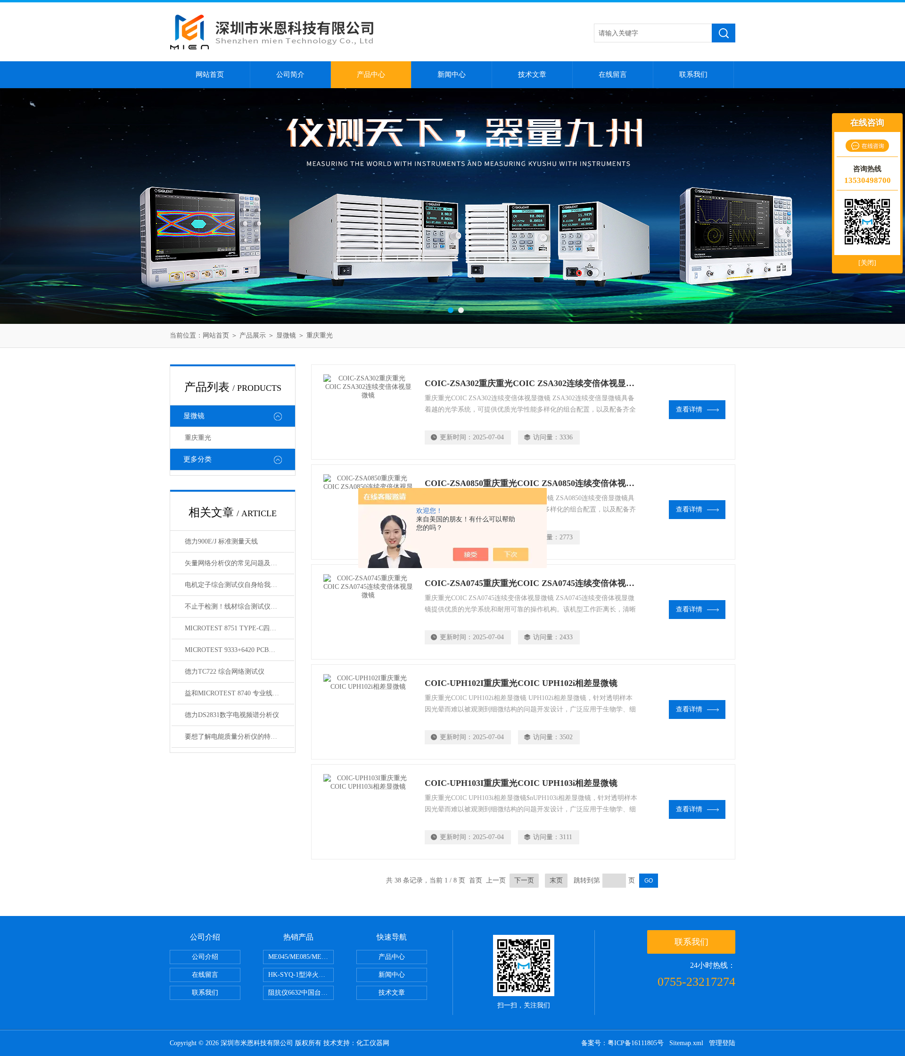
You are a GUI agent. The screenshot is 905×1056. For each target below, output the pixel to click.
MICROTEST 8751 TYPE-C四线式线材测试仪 (239, 628)
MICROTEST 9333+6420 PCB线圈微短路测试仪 (239, 649)
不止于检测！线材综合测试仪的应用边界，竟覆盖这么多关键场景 (239, 606)
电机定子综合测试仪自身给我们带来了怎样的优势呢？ (239, 584)
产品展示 (252, 335)
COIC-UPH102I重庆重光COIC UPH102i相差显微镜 (521, 683)
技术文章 (532, 74)
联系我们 (693, 74)
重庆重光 (319, 335)
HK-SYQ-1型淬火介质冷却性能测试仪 (301, 974)
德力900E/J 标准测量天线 (221, 541)
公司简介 (290, 74)
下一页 (524, 880)
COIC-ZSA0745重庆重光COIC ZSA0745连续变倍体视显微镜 (538, 583)
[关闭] (867, 262)
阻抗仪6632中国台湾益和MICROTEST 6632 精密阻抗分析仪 (301, 992)
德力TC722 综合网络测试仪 (224, 671)
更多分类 (197, 459)
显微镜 (286, 335)
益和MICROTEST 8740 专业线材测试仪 (239, 693)
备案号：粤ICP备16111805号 (622, 1043)
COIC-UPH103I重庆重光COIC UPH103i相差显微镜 (521, 783)
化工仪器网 (372, 1043)
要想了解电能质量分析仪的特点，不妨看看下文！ (239, 736)
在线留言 (613, 74)
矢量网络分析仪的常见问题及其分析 (237, 563)
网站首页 (210, 74)
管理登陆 (722, 1043)
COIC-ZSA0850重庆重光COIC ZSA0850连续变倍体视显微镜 (538, 483)
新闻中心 (451, 74)
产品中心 (371, 74)
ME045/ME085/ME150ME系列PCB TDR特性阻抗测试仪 (301, 956)
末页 (556, 880)
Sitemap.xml (686, 1043)
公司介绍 (205, 956)
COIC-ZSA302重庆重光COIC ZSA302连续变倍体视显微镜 (534, 383)
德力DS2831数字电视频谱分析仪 (232, 714)
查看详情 (689, 409)
